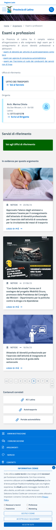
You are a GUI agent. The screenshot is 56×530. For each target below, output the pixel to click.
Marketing (33, 508)
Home (6, 25)
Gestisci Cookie (28, 513)
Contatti (11, 462)
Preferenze (33, 504)
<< (6, 380)
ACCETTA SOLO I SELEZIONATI (28, 519)
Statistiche (10, 508)
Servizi (11, 454)
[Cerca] (51, 9)
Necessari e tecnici (13, 504)
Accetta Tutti (28, 524)
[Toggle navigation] (4, 9)
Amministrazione (16, 433)
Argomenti (17, 25)
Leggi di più (12, 229)
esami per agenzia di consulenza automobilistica (24, 58)
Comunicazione (16, 441)
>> (52, 385)
